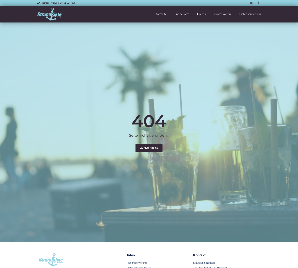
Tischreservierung (250, 14)
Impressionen (222, 14)
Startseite (161, 14)
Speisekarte (182, 14)
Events (201, 14)
